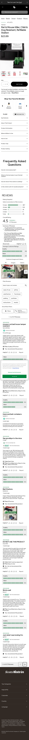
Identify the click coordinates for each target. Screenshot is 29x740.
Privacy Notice (5, 725)
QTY (2, 80)
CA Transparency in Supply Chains (15, 722)
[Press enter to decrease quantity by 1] (2, 84)
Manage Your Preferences (14, 372)
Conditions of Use (20, 724)
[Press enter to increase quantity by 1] (7, 84)
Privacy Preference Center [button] (15, 725)
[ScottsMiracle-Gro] (14, 7)
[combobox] (14, 12)
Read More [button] (15, 93)
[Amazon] (9, 103)
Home (3, 18)
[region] (14, 370)
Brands (8, 18)
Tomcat (13, 18)
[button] (1, 2)
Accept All (14, 376)
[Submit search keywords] (3, 12)
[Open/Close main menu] (2, 7)
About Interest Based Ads (12, 721)
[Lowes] (20, 103)
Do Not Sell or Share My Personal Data (10, 720)
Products (19, 18)
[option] (9, 106)
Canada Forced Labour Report (8, 724)
